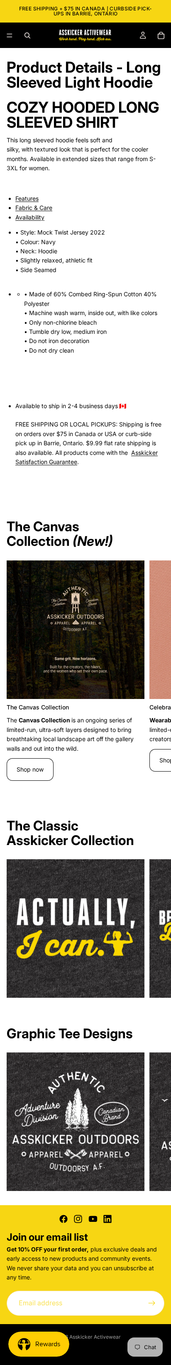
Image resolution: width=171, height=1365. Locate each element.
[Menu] (9, 35)
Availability (29, 217)
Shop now (30, 769)
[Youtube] (93, 1219)
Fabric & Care (33, 207)
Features (27, 198)
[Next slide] (155, 675)
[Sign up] (152, 1303)
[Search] (27, 35)
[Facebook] (63, 1219)
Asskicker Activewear (95, 1337)
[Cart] (161, 35)
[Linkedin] (107, 1219)
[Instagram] (78, 1219)
